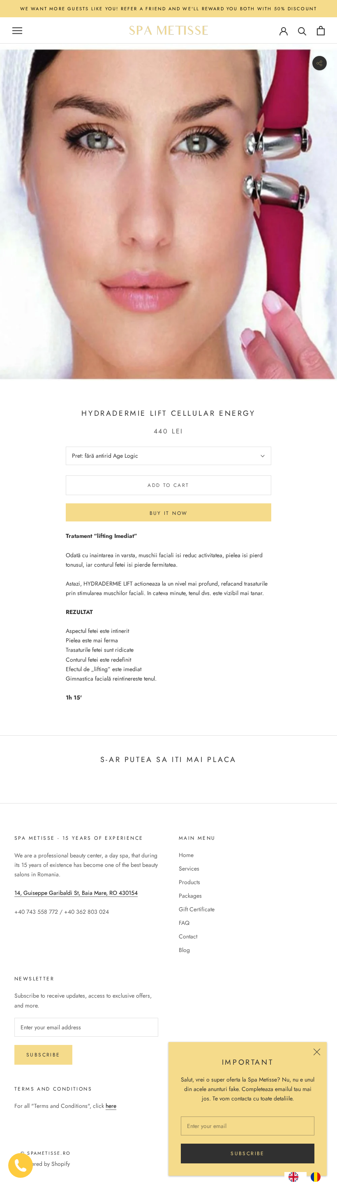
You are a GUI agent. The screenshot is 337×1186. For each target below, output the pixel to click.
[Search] (302, 30)
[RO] (318, 1177)
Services (189, 868)
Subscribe (248, 1153)
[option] (318, 1177)
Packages (190, 896)
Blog (184, 950)
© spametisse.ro (46, 1153)
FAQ (184, 923)
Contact (188, 936)
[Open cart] (321, 30)
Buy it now (169, 513)
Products (189, 882)
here (111, 1106)
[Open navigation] (17, 30)
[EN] (295, 1177)
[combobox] (295, 1177)
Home (186, 855)
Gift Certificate (197, 909)
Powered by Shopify (45, 1164)
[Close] (317, 1052)
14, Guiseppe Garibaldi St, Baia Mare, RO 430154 (76, 893)
